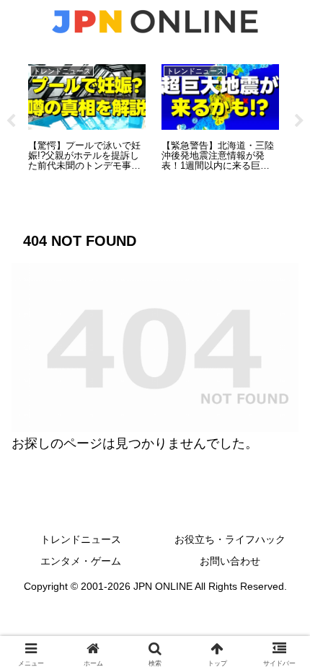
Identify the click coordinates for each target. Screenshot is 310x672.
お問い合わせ (230, 561)
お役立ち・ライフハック (229, 539)
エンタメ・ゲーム (80, 561)
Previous (11, 121)
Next (299, 121)
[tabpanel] (87, 118)
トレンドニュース (80, 539)
